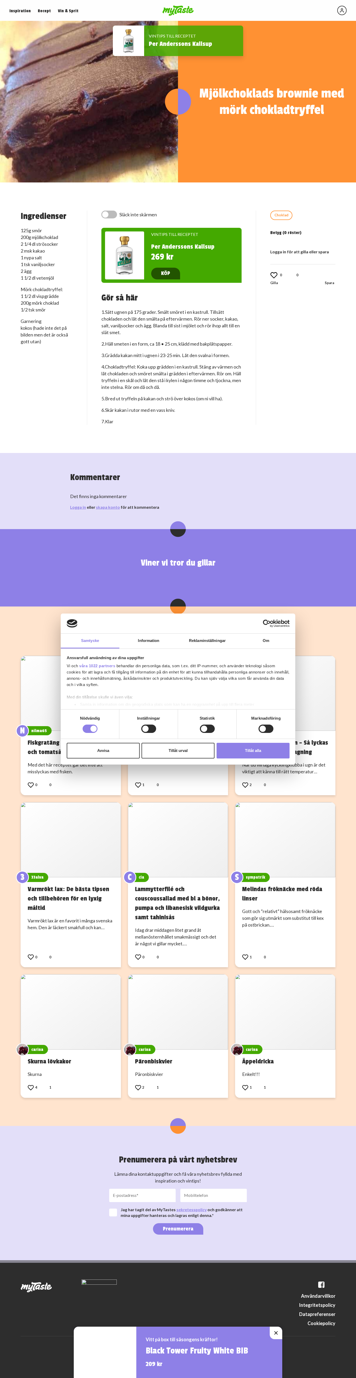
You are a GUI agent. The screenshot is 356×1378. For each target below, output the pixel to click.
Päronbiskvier (153, 1061)
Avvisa (103, 750)
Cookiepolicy (321, 1323)
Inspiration (20, 11)
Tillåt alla (253, 750)
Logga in (78, 507)
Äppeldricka (258, 1061)
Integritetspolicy (317, 1305)
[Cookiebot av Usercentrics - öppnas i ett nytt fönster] (267, 623)
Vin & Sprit (68, 11)
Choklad (281, 215)
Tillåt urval (178, 750)
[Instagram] (332, 1285)
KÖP (165, 273)
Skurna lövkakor (49, 1061)
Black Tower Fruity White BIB (197, 1351)
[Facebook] (321, 1285)
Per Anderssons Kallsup (180, 44)
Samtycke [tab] (90, 640)
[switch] (148, 729)
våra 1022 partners (97, 666)
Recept (44, 11)
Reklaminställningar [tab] (207, 640)
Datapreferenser (317, 1314)
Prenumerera (178, 1229)
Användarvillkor (318, 1296)
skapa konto (108, 507)
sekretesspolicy (191, 1209)
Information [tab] (148, 640)
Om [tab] (266, 640)
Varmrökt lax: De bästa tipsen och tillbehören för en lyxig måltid (68, 898)
